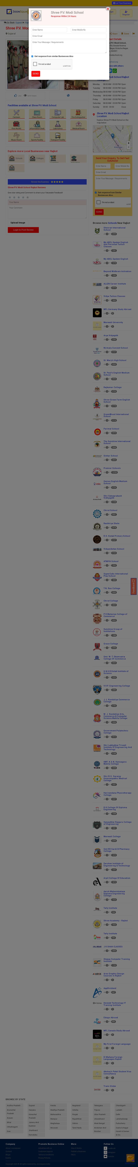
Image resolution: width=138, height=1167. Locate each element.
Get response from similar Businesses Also (53, 56)
